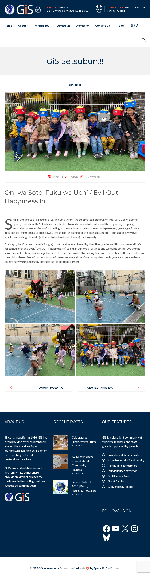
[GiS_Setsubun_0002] (40, 350)
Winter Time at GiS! (51, 387)
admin (74, 176)
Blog (121, 25)
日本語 (134, 25)
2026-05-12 (77, 494)
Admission (82, 25)
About (22, 25)
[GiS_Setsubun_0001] (111, 350)
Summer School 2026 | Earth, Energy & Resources (84, 486)
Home (8, 25)
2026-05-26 (77, 473)
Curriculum (63, 25)
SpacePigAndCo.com (107, 568)
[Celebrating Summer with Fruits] (60, 442)
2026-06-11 (77, 445)
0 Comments (93, 176)
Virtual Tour (42, 25)
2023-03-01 (75, 85)
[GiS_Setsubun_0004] (40, 296)
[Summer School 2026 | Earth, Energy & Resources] (60, 487)
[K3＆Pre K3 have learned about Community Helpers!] (60, 461)
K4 (61, 176)
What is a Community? (100, 387)
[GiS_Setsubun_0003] (111, 296)
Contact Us (102, 25)
